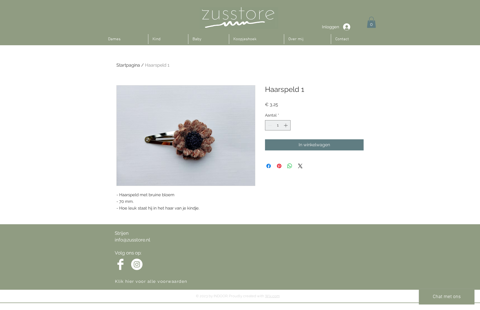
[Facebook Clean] (120, 264)
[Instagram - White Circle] (136, 264)
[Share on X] (300, 166)
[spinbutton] (278, 125)
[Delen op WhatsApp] (289, 166)
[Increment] (286, 125)
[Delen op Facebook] (268, 166)
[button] (371, 22)
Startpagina (128, 65)
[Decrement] (269, 125)
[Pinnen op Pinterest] (279, 166)
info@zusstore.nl (132, 240)
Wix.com (272, 296)
